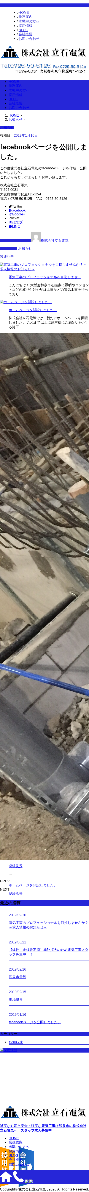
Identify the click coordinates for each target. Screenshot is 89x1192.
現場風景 (15, 866)
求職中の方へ (29, 21)
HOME (24, 12)
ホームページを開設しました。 (33, 310)
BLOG (23, 30)
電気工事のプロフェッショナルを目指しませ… (45, 277)
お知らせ (25, 248)
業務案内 (25, 17)
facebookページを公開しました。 (35, 1022)
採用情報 (25, 26)
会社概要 (25, 34)
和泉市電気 (17, 977)
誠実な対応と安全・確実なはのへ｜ (43, 1128)
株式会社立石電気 (54, 240)
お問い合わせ (29, 38)
